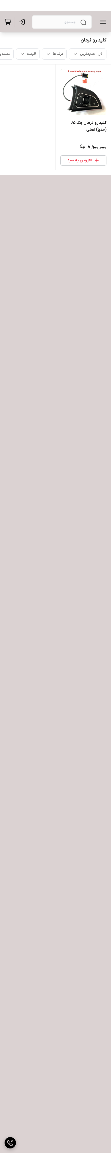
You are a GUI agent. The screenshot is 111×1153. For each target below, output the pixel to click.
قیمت (31, 53)
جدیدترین (87, 53)
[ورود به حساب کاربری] (23, 22)
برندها (58, 53)
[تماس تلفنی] (10, 1142)
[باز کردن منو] (101, 21)
